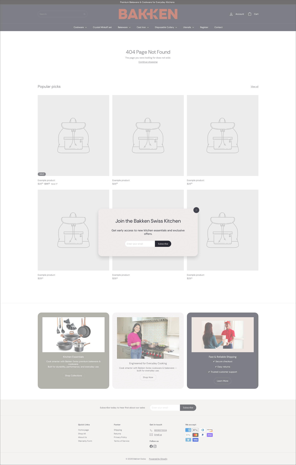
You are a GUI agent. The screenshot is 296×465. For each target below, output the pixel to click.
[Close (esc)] (196, 210)
